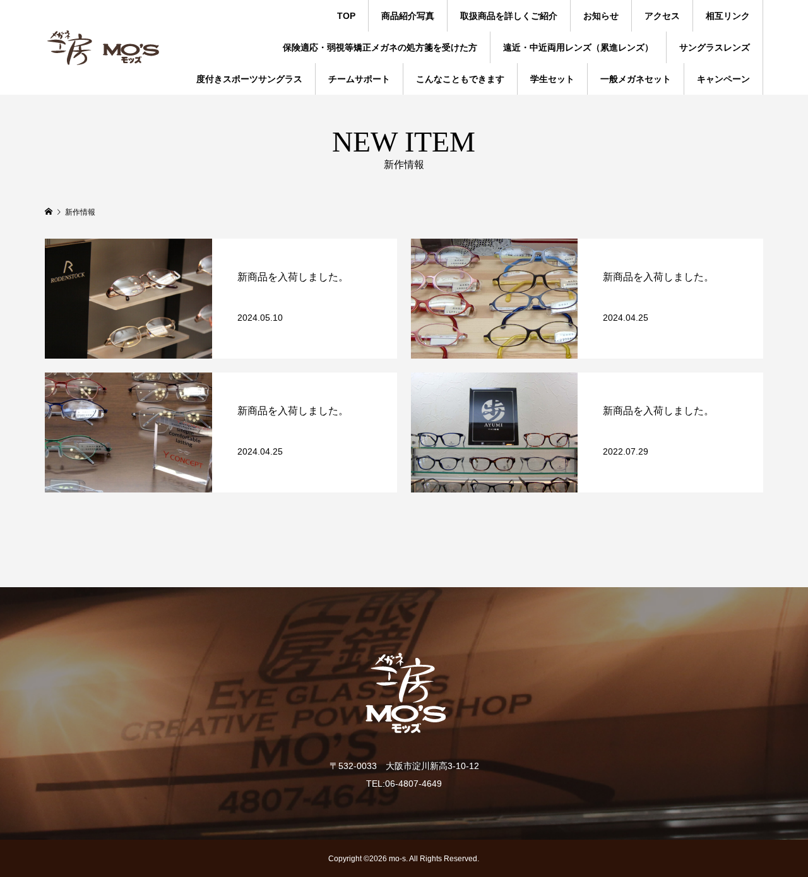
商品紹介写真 (407, 16)
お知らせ (601, 16)
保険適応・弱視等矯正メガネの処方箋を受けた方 (380, 47)
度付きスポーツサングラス (249, 79)
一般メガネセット (635, 79)
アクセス (662, 16)
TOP (346, 16)
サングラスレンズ (714, 47)
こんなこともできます (460, 79)
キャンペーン (723, 79)
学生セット (552, 79)
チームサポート (359, 79)
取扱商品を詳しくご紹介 (508, 16)
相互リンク (728, 16)
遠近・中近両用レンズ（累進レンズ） (578, 47)
